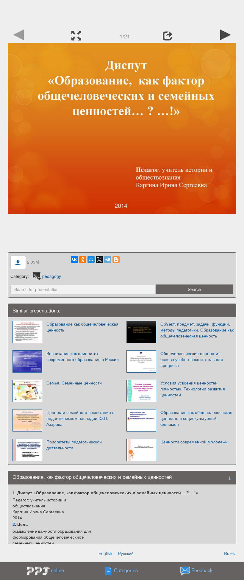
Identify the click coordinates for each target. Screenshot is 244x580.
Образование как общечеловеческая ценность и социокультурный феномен (196, 418)
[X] (99, 259)
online (57, 570)
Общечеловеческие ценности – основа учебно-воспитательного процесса (191, 359)
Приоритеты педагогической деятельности (74, 445)
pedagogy (51, 276)
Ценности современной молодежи (194, 442)
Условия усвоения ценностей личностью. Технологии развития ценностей (192, 389)
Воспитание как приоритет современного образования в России (82, 356)
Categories (126, 570)
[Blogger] (116, 259)
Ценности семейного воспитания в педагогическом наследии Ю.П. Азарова (80, 418)
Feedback (201, 570)
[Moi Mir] (91, 259)
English (105, 553)
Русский (126, 553)
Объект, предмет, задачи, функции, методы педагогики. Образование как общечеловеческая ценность (197, 330)
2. (14, 524)
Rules (229, 553)
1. (14, 492)
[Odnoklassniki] (82, 259)
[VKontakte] (74, 259)
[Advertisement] (122, 13)
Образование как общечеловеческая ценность (82, 327)
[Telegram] (107, 259)
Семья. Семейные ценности (74, 383)
